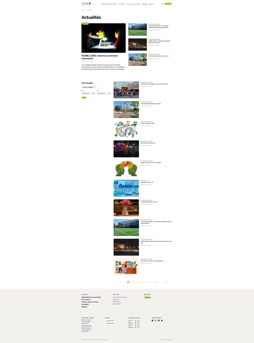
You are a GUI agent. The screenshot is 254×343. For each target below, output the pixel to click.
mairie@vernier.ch (110, 323)
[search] (162, 3)
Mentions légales (103, 339)
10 (157, 282)
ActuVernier (116, 299)
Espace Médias (117, 304)
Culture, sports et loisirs (133, 4)
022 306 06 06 (110, 320)
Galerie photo (116, 301)
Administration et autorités (109, 4)
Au (97, 90)
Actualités (145, 4)
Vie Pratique (121, 4)
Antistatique (169, 339)
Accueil (83, 10)
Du (82, 90)
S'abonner (147, 297)
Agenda (151, 4)
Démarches (168, 3)
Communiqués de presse (120, 297)
